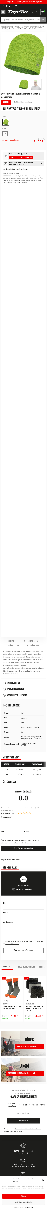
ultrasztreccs (37, 738)
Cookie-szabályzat (18, 1207)
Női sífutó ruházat (31, 178)
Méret (4, 129)
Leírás (11, 641)
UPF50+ (24, 745)
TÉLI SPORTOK (23, 182)
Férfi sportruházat (34, 27)
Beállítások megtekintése (23, 1202)
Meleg (33, 743)
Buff (22, 713)
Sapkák (4, 29)
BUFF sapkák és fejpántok (27, 176)
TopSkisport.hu (8, 27)
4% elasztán (25, 737)
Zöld (22, 722)
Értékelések (13, 645)
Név (2, 831)
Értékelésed (6, 817)
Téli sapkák (15, 182)
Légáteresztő (26, 743)
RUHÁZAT (19, 27)
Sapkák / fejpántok (8, 180)
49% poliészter (26, 738)
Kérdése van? (33, 645)
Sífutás (39, 180)
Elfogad (23, 1196)
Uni (22, 732)
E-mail (26, 831)
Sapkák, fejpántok (19, 180)
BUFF (17, 176)
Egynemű (24, 718)
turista (36, 727)
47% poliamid (36, 737)
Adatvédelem (29, 1207)
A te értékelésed (8, 814)
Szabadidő (29, 727)
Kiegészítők (22, 178)
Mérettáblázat (31, 641)
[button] (44, 1180)
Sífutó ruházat (7, 182)
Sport (23, 727)
